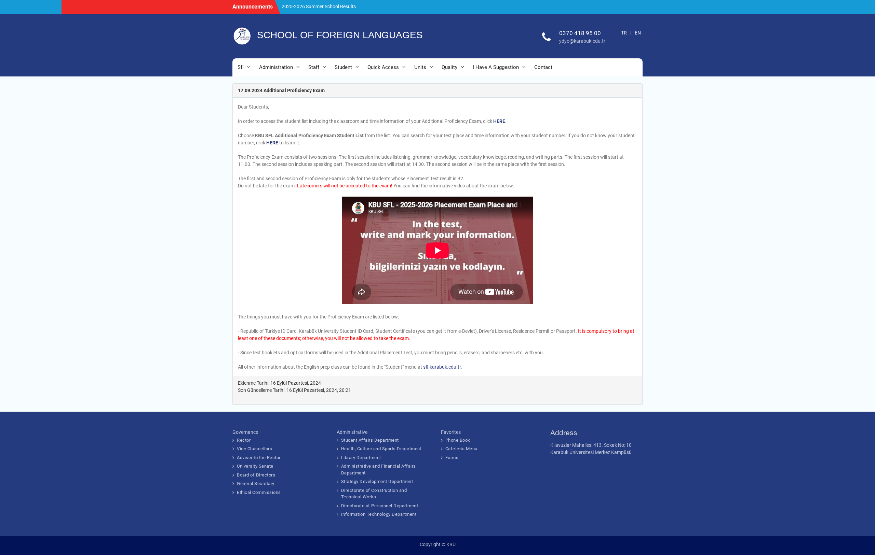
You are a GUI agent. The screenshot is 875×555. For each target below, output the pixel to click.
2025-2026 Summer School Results (319, 6)
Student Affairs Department (370, 440)
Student (343, 67)
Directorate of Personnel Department (379, 505)
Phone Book (457, 440)
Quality (449, 67)
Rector (244, 440)
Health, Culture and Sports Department (381, 448)
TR (624, 32)
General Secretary (255, 483)
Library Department (361, 457)
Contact (543, 67)
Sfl (241, 67)
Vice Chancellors (254, 448)
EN (638, 32)
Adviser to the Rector (259, 457)
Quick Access (383, 67)
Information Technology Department (379, 514)
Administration (276, 67)
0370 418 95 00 (580, 33)
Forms (452, 457)
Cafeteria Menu (461, 448)
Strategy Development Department (377, 481)
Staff (313, 67)
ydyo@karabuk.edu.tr (582, 41)
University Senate (255, 466)
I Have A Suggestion (496, 67)
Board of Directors (256, 475)
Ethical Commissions (259, 492)
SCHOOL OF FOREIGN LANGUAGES (340, 35)
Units (420, 67)
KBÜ (451, 544)
